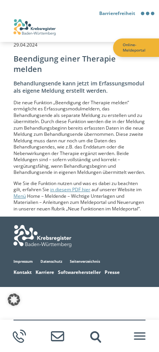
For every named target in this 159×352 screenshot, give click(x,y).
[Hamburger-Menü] (139, 336)
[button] (14, 300)
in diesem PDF (66, 189)
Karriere (45, 272)
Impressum (23, 261)
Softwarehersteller (79, 272)
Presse (112, 272)
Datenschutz (51, 261)
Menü (20, 196)
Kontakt (23, 272)
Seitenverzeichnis (85, 261)
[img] (95, 337)
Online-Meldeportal (134, 47)
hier (86, 189)
